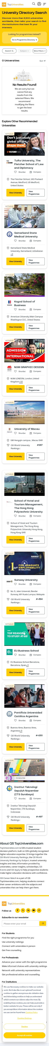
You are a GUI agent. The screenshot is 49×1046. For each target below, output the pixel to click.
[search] (33, 4)
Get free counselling (11, 950)
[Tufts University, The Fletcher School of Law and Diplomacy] (10, 161)
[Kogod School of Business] (10, 303)
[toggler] (45, 3)
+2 (12, 254)
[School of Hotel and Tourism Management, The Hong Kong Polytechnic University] (10, 502)
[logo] (12, 3)
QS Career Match (8, 878)
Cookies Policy (32, 1012)
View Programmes (34, 192)
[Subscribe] (42, 923)
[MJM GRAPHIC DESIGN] (10, 368)
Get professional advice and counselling (21, 974)
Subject (23, 51)
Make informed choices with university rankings (24, 966)
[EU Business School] (10, 652)
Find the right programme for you (18, 937)
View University (15, 192)
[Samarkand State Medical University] (10, 234)
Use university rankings (13, 942)
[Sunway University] (10, 581)
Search (8, 51)
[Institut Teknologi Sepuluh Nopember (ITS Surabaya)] (10, 788)
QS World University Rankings (14, 857)
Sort (41, 61)
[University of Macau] (10, 430)
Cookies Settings (25, 1018)
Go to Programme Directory (23, 40)
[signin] (39, 3)
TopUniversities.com (9, 848)
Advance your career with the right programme (24, 962)
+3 (27, 665)
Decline (24, 1027)
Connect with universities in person (18, 946)
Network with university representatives (21, 970)
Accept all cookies (24, 1035)
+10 (21, 381)
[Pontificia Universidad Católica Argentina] (10, 714)
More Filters (39, 51)
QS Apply (15, 870)
